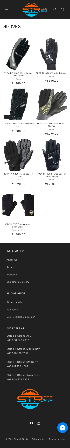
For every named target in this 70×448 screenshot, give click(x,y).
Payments (12, 309)
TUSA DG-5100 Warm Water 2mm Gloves (18, 74)
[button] (6, 9)
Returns (11, 267)
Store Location (15, 302)
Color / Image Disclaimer (21, 316)
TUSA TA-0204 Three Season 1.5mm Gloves (51, 175)
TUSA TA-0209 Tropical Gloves (51, 73)
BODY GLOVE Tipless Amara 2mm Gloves (18, 225)
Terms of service (57, 439)
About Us (12, 259)
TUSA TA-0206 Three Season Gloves (18, 175)
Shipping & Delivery (18, 281)
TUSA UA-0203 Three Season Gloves (51, 124)
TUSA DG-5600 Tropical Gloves (18, 123)
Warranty (12, 274)
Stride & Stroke (21, 439)
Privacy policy (39, 439)
